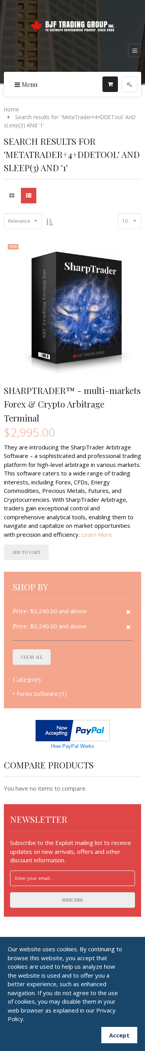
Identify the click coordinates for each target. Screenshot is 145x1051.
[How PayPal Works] (73, 730)
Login (129, 84)
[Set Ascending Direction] (49, 222)
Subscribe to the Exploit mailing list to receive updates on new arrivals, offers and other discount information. (70, 851)
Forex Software (37, 693)
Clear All (32, 657)
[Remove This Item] (128, 611)
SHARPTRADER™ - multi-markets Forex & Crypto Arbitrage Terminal (72, 404)
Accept (119, 1035)
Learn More (96, 534)
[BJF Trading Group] (72, 24)
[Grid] (11, 195)
